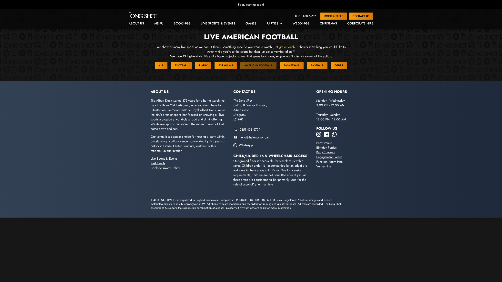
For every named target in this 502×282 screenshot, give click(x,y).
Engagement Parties (329, 157)
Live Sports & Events (218, 23)
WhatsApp (246, 145)
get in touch (287, 47)
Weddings (301, 23)
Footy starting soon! (251, 4)
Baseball (317, 65)
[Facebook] (326, 134)
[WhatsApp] (334, 134)
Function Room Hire (329, 161)
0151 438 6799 (305, 16)
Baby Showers (325, 152)
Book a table (333, 16)
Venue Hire (323, 166)
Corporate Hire (360, 23)
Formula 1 (225, 65)
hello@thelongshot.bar (254, 137)
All (161, 65)
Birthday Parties (326, 147)
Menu (158, 23)
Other (339, 65)
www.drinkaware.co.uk (253, 208)
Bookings (182, 23)
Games (251, 23)
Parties (272, 23)
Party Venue (324, 143)
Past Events (158, 163)
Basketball (292, 65)
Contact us (361, 16)
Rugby (203, 65)
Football (181, 65)
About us (136, 23)
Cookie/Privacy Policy (165, 168)
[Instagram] (318, 134)
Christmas (328, 23)
